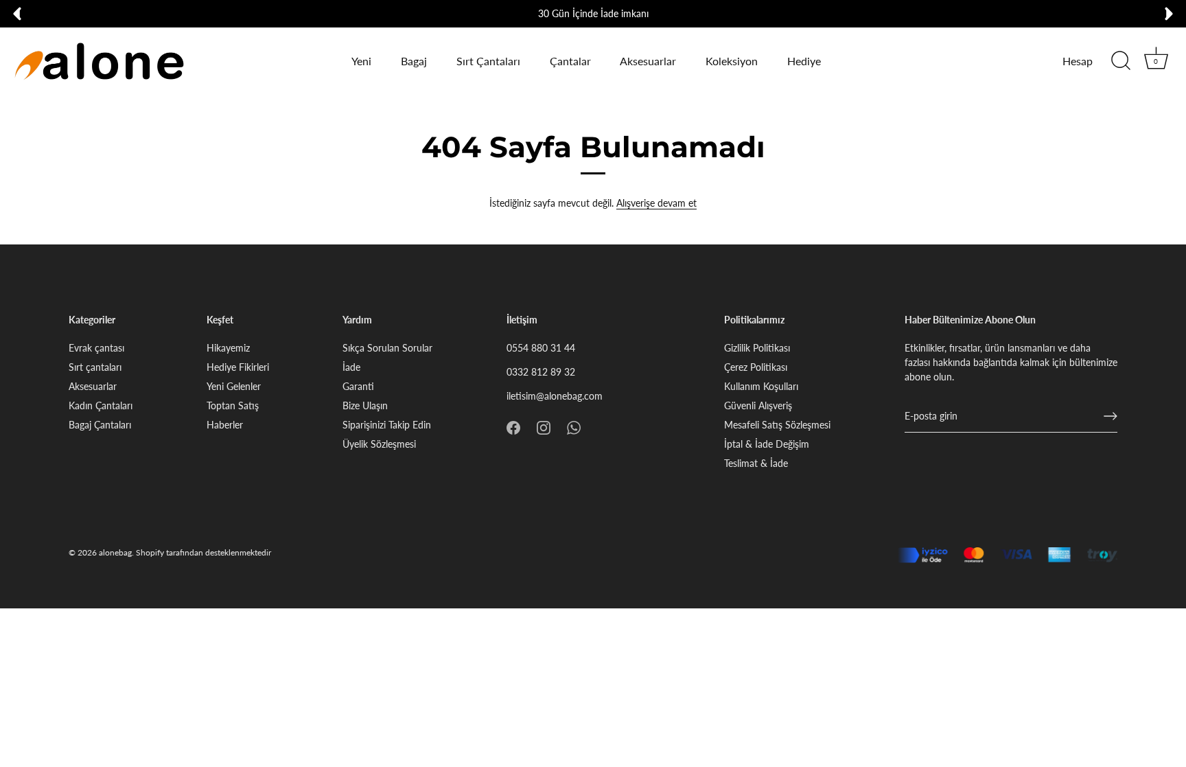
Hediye (804, 60)
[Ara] (1121, 61)
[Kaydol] (1110, 416)
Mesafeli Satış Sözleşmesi (777, 425)
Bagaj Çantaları (100, 425)
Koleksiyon (732, 60)
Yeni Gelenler (234, 386)
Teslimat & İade (756, 463)
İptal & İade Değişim (766, 444)
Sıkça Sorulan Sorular (387, 348)
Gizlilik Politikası (757, 348)
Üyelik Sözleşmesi (379, 444)
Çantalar (570, 60)
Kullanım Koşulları (761, 386)
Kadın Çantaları (100, 405)
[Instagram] (543, 427)
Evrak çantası (96, 348)
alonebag (115, 552)
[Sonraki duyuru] (1169, 13)
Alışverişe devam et (656, 203)
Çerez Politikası (755, 367)
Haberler (225, 425)
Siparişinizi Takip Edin (386, 425)
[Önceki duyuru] (17, 13)
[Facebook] (513, 427)
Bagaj (414, 60)
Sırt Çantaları (488, 60)
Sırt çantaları (95, 367)
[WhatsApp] (574, 427)
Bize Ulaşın (365, 405)
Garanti (358, 386)
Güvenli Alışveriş (758, 405)
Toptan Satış (233, 405)
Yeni (361, 60)
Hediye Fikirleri (238, 367)
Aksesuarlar (648, 60)
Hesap (1077, 60)
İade (351, 367)
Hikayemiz (228, 348)
